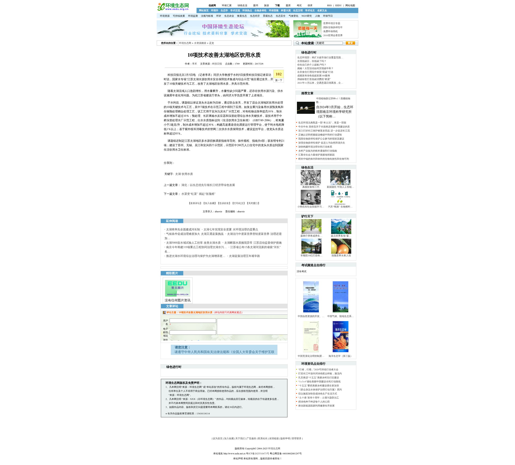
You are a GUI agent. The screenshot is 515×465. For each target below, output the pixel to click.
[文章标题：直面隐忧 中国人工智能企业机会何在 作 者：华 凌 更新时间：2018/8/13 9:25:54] (340, 184)
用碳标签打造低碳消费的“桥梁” (314, 79)
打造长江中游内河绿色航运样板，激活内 (320, 373)
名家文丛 (322, 10)
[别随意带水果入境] (341, 252)
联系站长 (263, 438)
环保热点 (247, 10)
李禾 (194, 63)
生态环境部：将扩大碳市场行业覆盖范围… (320, 57)
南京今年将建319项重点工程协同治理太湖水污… (196, 247)
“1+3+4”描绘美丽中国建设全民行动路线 (319, 381)
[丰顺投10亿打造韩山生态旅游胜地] (311, 252)
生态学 (224, 10)
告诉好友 (224, 203)
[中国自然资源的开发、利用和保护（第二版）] (311, 313)
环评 (218, 15)
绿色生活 (242, 5)
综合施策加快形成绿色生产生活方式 (317, 393)
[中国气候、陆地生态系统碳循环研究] (341, 313)
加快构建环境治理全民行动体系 (315, 146)
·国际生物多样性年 (333, 27)
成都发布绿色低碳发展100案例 (313, 75)
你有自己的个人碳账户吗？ (311, 64)
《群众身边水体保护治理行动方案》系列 (320, 389)
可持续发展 (179, 15)
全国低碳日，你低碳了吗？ (311, 61)
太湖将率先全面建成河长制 (183, 229)
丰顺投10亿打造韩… (311, 255)
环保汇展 (227, 5)
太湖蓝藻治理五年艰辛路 (244, 256)
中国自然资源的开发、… (311, 316)
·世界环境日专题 (331, 23)
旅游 (266, 5)
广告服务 (251, 438)
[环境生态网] (173, 9)
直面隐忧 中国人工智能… (340, 186)
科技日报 (217, 63)
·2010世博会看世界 (333, 35)
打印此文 (238, 203)
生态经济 (255, 15)
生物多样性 (260, 10)
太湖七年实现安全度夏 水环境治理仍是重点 (231, 229)
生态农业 (229, 15)
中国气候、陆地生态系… (340, 316)
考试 (299, 5)
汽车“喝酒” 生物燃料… (340, 206)
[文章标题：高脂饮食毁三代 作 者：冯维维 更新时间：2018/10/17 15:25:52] (311, 184)
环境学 (214, 10)
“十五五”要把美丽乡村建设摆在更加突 (318, 385)
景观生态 (268, 15)
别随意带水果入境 (341, 255)
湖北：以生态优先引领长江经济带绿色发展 (208, 185)
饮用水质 (187, 174)
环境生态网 (185, 42)
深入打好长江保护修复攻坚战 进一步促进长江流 (324, 130)
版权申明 (285, 438)
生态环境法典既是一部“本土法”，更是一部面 (322, 122)
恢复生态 (242, 15)
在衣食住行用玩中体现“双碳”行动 (315, 71)
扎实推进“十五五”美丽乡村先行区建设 (318, 377)
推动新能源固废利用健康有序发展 (316, 405)
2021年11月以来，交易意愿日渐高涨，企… (320, 82)
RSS (329, 5)
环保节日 (328, 15)
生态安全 (280, 15)
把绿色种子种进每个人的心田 (314, 401)
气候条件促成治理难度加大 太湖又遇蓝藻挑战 (195, 234)
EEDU (338, 5)
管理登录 (296, 438)
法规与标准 (207, 15)
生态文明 (298, 10)
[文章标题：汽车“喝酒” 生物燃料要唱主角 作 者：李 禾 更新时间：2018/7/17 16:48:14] (340, 203)
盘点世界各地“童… (341, 235)
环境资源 (165, 15)
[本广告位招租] (223, 36)
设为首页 (217, 438)
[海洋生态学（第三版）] (341, 353)
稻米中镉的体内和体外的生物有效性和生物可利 (323, 158)
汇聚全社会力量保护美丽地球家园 (316, 154)
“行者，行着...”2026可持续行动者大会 (318, 369)
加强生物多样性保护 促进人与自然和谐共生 (321, 142)
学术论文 (310, 10)
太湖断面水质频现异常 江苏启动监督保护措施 (253, 242)
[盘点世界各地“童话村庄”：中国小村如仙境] (341, 233)
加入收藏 (209, 203)
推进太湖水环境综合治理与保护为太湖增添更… (195, 256)
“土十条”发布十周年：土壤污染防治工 (318, 397)
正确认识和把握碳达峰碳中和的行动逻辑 (320, 134)
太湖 (178, 174)
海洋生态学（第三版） (341, 355)
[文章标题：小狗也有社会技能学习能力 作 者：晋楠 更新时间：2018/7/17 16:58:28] (311, 203)
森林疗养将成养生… (311, 235)
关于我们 (240, 438)
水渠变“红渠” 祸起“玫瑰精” (198, 194)
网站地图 (350, 5)
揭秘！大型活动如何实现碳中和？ (315, 68)
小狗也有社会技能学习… (311, 206)
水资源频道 (200, 42)
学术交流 (235, 10)
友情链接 (274, 438)
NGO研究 (307, 15)
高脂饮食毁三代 (310, 186)
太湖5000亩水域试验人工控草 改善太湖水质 (193, 242)
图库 (288, 5)
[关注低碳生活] (307, 36)
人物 (317, 15)
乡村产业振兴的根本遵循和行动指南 (317, 150)
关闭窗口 (253, 203)
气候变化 (293, 15)
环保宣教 (274, 10)
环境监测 (193, 15)
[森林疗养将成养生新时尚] (311, 233)
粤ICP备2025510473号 (257, 453)
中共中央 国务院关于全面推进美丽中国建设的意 (324, 126)
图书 (255, 5)
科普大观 (286, 10)
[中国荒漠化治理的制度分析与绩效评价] (311, 353)
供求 (310, 5)
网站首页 (204, 10)
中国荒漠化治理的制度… (311, 355)
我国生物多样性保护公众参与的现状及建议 (321, 138)
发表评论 (195, 203)
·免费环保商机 (330, 31)
